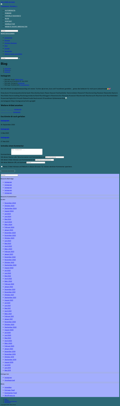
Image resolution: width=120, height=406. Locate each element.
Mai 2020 (7, 338)
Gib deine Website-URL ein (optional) (13, 162)
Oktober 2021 (9, 295)
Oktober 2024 (9, 206)
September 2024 (10, 208)
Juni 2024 (7, 216)
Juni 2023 (7, 241)
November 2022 (10, 260)
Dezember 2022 (10, 257)
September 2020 (10, 327)
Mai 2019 (7, 370)
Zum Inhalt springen (8, 2)
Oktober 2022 (9, 262)
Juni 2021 (7, 306)
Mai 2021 (7, 308)
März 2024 (8, 225)
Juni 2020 (7, 335)
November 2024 (10, 203)
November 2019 (10, 354)
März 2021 (8, 314)
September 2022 (10, 265)
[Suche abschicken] (19, 58)
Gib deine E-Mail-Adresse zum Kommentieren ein (18, 160)
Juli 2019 (7, 365)
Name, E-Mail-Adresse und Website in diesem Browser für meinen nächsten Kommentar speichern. (37, 167)
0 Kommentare (24, 85)
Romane (7, 40)
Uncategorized (9, 380)
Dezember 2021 (9, 289)
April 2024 (8, 222)
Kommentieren (6, 154)
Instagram (7, 72)
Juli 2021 (7, 303)
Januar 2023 (8, 254)
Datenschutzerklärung (10, 401)
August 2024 (9, 211)
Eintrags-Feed (9, 390)
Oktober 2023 (9, 238)
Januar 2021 (8, 319)
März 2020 (8, 343)
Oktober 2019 (9, 357)
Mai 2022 (7, 276)
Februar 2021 (9, 316)
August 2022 (8, 268)
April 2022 (8, 279)
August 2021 (8, 300)
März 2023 (8, 249)
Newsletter (8, 51)
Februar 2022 (9, 284)
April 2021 (8, 311)
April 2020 (8, 341)
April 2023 (8, 246)
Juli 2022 (7, 270)
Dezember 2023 (10, 233)
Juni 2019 (7, 368)
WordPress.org (9, 395)
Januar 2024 (8, 230)
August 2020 (9, 330)
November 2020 (10, 322)
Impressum (7, 402)
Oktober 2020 (9, 324)
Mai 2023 (7, 243)
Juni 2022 (7, 273)
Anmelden (8, 387)
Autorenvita (8, 38)
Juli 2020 (7, 333)
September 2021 (10, 297)
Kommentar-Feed (10, 393)
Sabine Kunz (19, 79)
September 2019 (10, 360)
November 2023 (10, 235)
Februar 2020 (9, 346)
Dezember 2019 (9, 351)
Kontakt (7, 48)
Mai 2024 (7, 219)
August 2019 (8, 362)
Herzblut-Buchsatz (10, 43)
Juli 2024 (7, 214)
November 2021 (9, 292)
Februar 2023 (9, 252)
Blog (6, 46)
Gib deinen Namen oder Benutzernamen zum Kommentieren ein (23, 157)
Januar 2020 (8, 349)
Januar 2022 (8, 287)
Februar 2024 (9, 227)
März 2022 (8, 281)
